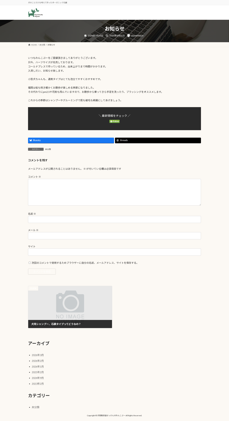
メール (33, 230)
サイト (32, 246)
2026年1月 (38, 366)
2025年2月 (38, 372)
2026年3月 (38, 354)
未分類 (48, 149)
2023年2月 (38, 383)
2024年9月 (38, 377)
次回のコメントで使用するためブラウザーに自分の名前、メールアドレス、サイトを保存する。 (85, 262)
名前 (32, 213)
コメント (34, 176)
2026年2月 (38, 360)
